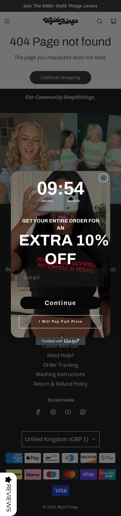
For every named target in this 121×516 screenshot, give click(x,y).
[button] (8, 494)
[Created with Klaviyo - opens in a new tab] (60, 341)
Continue (60, 302)
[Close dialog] (103, 178)
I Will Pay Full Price (61, 321)
